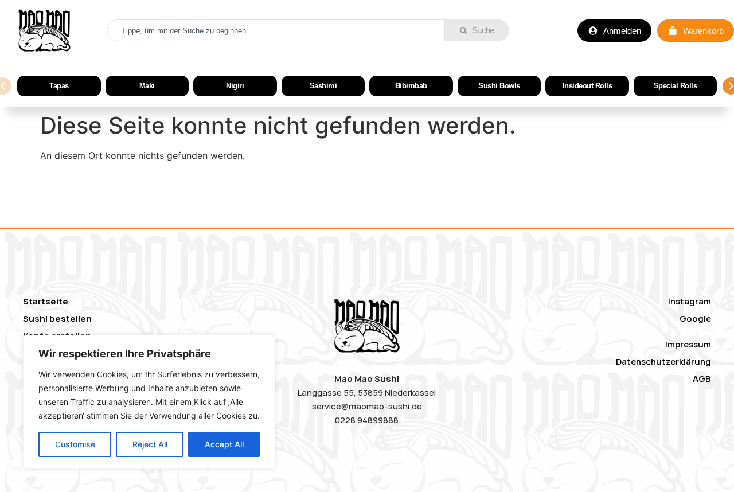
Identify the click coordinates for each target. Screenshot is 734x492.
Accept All (224, 444)
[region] (149, 402)
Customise (75, 444)
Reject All (149, 444)
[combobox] (276, 30)
